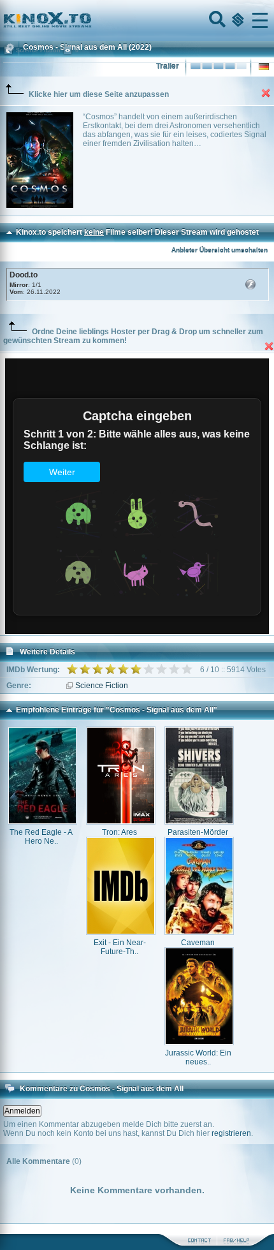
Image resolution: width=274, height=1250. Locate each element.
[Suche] (216, 20)
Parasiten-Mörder (198, 832)
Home (90, 20)
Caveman (198, 942)
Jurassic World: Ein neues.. (198, 1057)
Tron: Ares (119, 832)
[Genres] (236, 20)
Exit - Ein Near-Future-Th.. (120, 947)
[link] (137, 20)
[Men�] (260, 20)
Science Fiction (101, 685)
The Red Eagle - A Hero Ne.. (41, 837)
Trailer (167, 66)
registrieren (231, 1133)
